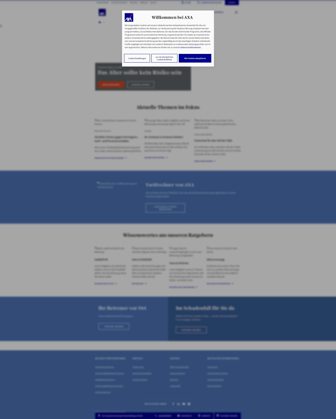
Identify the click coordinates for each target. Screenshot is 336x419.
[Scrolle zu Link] (129, 17)
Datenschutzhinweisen (190, 47)
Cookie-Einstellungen (137, 58)
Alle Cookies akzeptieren (195, 58)
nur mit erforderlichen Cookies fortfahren (164, 58)
